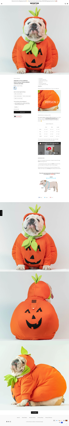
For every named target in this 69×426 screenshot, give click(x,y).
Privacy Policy (40, 417)
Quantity (15, 106)
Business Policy (32, 417)
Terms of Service (48, 417)
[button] (1, 213)
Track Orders (24, 417)
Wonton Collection (32, 421)
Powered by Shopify (39, 421)
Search (18, 417)
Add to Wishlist (18, 116)
